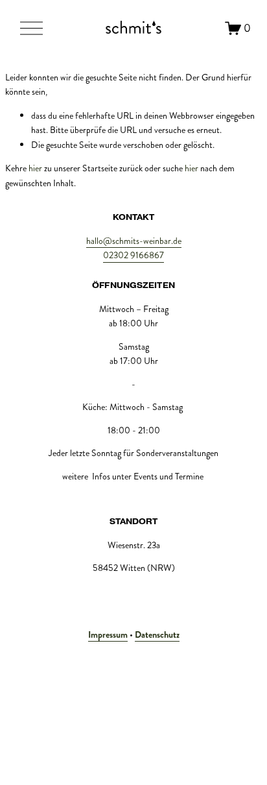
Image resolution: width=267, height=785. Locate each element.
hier (35, 168)
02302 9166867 (133, 254)
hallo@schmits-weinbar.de (133, 240)
